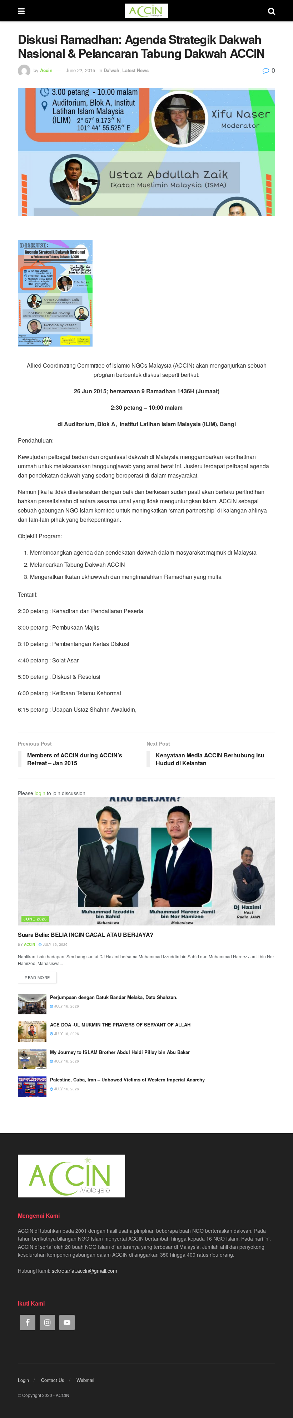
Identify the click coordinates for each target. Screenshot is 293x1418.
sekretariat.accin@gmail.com (84, 1270)
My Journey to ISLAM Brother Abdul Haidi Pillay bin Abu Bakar (120, 1052)
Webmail (85, 1380)
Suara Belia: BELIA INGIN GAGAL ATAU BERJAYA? (85, 934)
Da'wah (111, 70)
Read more (37, 977)
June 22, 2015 (80, 70)
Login (23, 1380)
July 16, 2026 (55, 944)
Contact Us (52, 1380)
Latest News (135, 70)
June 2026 (35, 919)
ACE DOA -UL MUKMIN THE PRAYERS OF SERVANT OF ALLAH (120, 1024)
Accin (46, 70)
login (40, 793)
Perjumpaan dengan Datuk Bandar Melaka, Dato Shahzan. (114, 997)
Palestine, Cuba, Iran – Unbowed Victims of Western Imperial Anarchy (127, 1079)
